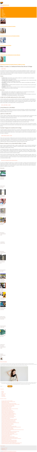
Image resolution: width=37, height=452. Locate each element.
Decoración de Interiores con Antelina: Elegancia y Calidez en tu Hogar (12, 64)
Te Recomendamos (4, 16)
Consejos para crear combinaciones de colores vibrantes (10, 54)
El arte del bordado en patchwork (6, 418)
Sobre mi (3, 15)
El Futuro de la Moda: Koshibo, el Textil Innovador (8, 433)
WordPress (5, 451)
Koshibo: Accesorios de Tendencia (6, 430)
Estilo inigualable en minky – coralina (6, 407)
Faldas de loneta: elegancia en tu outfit (6, 439)
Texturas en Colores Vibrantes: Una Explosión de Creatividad (9, 419)
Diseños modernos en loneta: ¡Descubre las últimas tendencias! (10, 437)
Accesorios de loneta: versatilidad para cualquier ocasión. (9, 413)
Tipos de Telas (3, 14)
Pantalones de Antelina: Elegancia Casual (7, 406)
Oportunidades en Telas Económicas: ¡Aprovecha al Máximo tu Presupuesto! (11, 438)
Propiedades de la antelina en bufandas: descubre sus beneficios (10, 408)
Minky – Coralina (4, 393)
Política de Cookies (4, 449)
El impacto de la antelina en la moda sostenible (7, 428)
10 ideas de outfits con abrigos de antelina (7, 26)
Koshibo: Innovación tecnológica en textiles (7, 410)
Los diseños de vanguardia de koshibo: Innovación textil (9, 421)
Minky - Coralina (4, 69)
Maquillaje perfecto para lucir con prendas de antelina (9, 35)
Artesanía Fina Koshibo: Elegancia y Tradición (7, 427)
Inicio (2, 9)
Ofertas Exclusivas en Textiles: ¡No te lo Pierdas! (8, 417)
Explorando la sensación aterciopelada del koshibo (8, 436)
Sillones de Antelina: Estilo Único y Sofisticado (7, 423)
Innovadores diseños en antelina (6, 435)
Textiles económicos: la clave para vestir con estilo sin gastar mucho (10, 422)
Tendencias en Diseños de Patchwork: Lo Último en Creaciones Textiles (11, 443)
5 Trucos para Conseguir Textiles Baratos (7, 434)
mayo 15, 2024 (4, 68)
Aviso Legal (3, 448)
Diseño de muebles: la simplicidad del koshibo (7, 412)
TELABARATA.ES (4, 5)
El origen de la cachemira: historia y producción (8, 424)
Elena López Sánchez (3, 361)
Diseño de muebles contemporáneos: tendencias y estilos (9, 426)
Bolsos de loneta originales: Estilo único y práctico (8, 405)
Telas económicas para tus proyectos (6, 409)
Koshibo (3, 392)
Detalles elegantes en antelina (5, 45)
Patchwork (3, 394)
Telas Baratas (3, 13)
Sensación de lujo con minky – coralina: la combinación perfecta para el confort (12, 442)
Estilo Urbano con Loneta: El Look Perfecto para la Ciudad (9, 440)
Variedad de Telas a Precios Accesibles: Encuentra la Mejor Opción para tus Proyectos (13, 429)
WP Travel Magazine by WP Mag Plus (11, 451)
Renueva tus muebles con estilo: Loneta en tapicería (8, 420)
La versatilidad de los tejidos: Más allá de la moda (8, 414)
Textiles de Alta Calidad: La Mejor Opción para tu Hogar (9, 416)
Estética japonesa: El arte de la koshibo (7, 425)
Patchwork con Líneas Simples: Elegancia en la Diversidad (9, 432)
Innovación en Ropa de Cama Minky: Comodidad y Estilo (9, 441)
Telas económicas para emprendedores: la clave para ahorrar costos (10, 431)
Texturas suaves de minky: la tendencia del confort (8, 411)
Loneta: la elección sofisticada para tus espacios (8, 415)
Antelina (3, 10)
